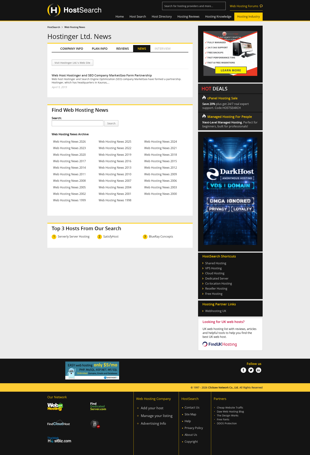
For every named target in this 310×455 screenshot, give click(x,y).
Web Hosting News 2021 (160, 148)
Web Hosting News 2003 (160, 187)
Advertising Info (153, 423)
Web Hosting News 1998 (115, 200)
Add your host (152, 407)
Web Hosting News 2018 (160, 155)
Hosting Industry (248, 16)
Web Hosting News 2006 (160, 181)
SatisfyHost (111, 236)
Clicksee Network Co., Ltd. (223, 387)
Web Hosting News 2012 (160, 168)
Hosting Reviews (188, 16)
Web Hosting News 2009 (160, 174)
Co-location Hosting (218, 283)
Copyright (191, 442)
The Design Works (227, 415)
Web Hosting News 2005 (69, 187)
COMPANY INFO (71, 48)
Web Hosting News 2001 (115, 194)
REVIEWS (122, 48)
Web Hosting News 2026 (69, 142)
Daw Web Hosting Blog (230, 411)
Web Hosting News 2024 (160, 142)
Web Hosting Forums (244, 6)
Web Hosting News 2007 (115, 181)
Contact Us (192, 407)
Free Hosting (213, 294)
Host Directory (162, 16)
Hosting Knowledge (218, 16)
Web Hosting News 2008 (69, 181)
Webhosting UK (215, 311)
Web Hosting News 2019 (115, 155)
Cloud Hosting (214, 273)
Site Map (190, 414)
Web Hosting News (74, 27)
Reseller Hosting (216, 288)
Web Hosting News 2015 (160, 161)
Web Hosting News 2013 (115, 168)
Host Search (138, 16)
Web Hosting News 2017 (69, 161)
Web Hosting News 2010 (115, 174)
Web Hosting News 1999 (69, 200)
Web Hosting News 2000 (160, 194)
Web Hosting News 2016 (115, 161)
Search (111, 123)
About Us (191, 435)
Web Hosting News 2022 (115, 148)
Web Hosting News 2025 (115, 142)
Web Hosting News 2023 (69, 148)
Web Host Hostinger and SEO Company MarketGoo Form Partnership (102, 75)
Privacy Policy (194, 428)
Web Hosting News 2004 (115, 187)
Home (120, 16)
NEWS (142, 48)
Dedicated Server (217, 278)
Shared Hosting (215, 263)
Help (188, 421)
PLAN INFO (99, 48)
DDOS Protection (227, 423)
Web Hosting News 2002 (69, 194)
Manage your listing (156, 415)
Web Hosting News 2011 (69, 174)
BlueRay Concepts (161, 236)
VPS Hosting (213, 268)
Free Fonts (223, 419)
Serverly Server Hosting (74, 236)
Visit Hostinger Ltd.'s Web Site (72, 62)
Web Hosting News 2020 (69, 155)
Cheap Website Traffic (230, 407)
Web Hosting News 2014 (69, 168)
